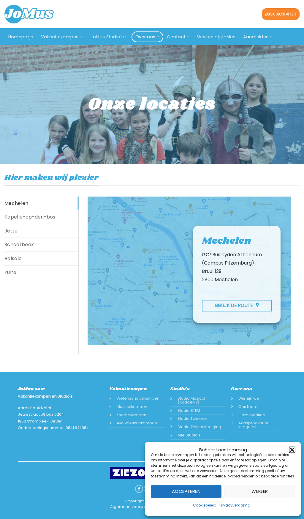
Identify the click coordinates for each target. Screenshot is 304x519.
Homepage (20, 37)
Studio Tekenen (192, 418)
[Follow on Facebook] (139, 489)
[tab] (41, 203)
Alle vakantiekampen (137, 422)
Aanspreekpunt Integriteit (253, 424)
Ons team (247, 406)
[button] (292, 450)
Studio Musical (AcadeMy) (191, 400)
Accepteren (186, 491)
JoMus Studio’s (107, 37)
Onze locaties (251, 414)
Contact (176, 37)
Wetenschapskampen (138, 398)
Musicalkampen (132, 406)
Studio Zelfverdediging (199, 426)
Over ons (145, 37)
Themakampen (131, 414)
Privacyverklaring (234, 505)
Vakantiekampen (60, 37)
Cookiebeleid (204, 505)
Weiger (259, 491)
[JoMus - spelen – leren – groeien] (29, 14)
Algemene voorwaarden (134, 506)
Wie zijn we (248, 398)
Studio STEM (189, 410)
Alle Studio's (189, 435)
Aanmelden (256, 37)
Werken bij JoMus (216, 37)
